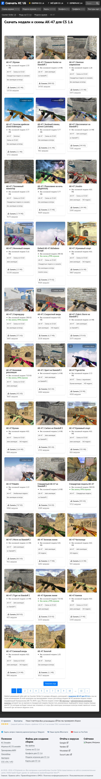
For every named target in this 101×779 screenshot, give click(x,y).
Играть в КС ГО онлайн (11, 746)
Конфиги (64, 9)
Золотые (17, 136)
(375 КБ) (16, 335)
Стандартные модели (83, 493)
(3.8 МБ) (79, 391)
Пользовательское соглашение (81, 775)
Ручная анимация (76, 383)
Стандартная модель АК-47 (81, 484)
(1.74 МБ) (16, 214)
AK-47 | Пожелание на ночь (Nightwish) (50, 187)
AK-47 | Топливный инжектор (14, 187)
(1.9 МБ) (79, 617)
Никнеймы (5, 754)
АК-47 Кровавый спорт (79, 428)
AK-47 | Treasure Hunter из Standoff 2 (49, 63)
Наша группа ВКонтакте (59, 732)
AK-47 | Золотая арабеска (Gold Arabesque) (17, 125)
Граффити (78, 9)
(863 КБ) (16, 559)
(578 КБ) (79, 335)
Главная (4, 775)
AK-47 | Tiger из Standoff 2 (18, 595)
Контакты (18, 721)
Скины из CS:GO (19, 72)
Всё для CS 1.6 (56, 3)
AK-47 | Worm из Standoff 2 (18, 540)
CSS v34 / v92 (7, 761)
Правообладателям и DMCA (31, 775)
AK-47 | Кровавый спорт (80, 248)
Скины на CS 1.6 (32, 749)
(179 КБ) (47, 280)
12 (81, 691)
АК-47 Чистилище (77, 540)
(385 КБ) (47, 447)
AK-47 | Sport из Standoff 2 (50, 370)
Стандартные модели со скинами (18, 76)
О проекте (6, 721)
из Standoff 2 (42, 76)
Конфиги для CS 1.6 (33, 753)
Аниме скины (43, 272)
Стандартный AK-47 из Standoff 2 (48, 485)
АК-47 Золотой (44, 651)
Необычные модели (21, 493)
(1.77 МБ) (48, 561)
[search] (97, 3)
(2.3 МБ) (16, 269)
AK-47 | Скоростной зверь (49, 314)
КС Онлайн (6, 742)
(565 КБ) (47, 389)
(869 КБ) (16, 614)
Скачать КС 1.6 (16, 3)
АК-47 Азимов (75, 595)
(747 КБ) (16, 505)
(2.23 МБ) (48, 210)
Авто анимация (50, 72)
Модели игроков (31, 9)
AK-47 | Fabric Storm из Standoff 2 (79, 315)
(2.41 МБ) (48, 148)
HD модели (86, 200)
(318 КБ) (47, 617)
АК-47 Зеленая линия (47, 540)
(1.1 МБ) (47, 672)
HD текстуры (64, 701)
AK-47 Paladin (12, 484)
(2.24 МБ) (16, 672)
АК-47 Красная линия (47, 595)
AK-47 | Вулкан (13, 62)
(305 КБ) (79, 501)
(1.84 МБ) (79, 207)
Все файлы (30, 745)
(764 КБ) (47, 505)
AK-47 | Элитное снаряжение (76, 63)
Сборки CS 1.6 (38, 3)
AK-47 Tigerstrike (77, 370)
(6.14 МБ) (79, 561)
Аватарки (5, 758)
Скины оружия (10, 9)
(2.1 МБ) (16, 152)
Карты (49, 9)
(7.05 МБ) (79, 449)
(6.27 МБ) (48, 335)
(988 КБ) (47, 83)
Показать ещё (50, 683)
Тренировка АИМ (8, 750)
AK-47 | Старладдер (15, 314)
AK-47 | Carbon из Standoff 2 (50, 428)
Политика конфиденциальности (55, 775)
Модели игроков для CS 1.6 (37, 757)
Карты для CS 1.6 (32, 761)
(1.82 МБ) (16, 87)
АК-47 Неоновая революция (13, 371)
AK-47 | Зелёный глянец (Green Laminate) (48, 125)
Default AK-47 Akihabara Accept (48, 249)
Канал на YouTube (81, 732)
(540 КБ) (79, 145)
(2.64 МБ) (16, 449)
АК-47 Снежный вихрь (16, 651)
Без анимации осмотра (15, 80)
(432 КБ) (16, 393)
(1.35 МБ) (79, 90)
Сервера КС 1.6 (76, 3)
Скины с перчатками (83, 380)
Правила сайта (14, 775)
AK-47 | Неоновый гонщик (18, 248)
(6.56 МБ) (79, 269)
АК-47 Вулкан (12, 428)
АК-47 (9, 72)
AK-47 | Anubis (75, 186)
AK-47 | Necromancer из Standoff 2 (79, 125)
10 (70, 691)
